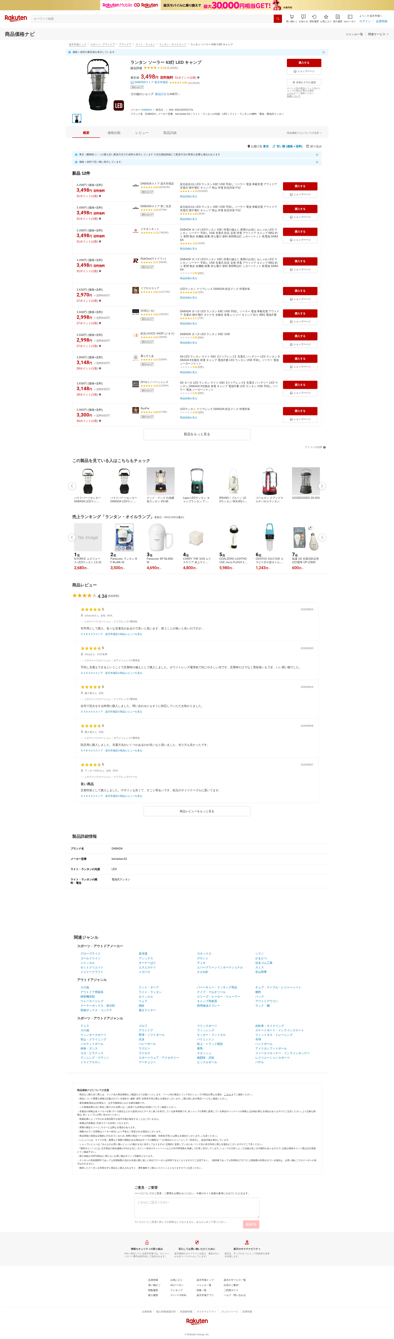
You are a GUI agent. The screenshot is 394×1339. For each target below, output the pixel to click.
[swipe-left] (72, 486)
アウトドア (125, 44)
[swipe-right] (322, 486)
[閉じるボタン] (324, 52)
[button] (303, 18)
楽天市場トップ (77, 44)
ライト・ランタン (145, 44)
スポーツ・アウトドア (102, 44)
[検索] (278, 19)
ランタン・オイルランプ (172, 44)
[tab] (86, 133)
